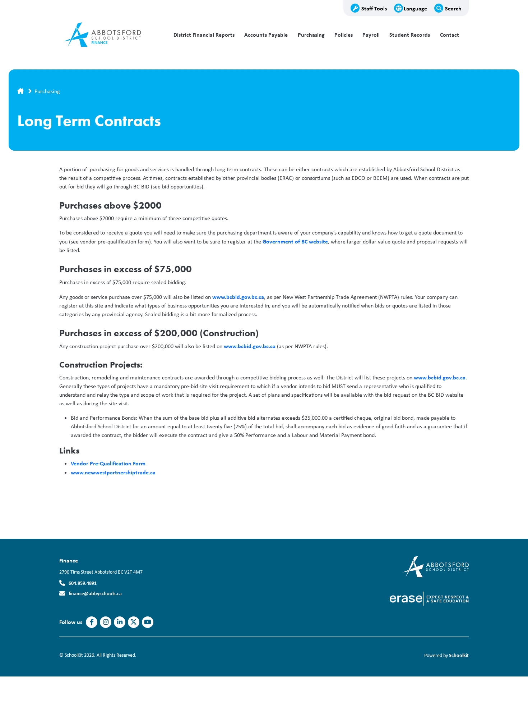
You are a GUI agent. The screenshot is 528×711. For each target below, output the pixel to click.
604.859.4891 (83, 582)
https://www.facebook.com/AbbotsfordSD (92, 622)
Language (415, 8)
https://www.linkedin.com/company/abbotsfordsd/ (119, 622)
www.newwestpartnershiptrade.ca (113, 472)
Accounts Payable (266, 34)
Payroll (371, 34)
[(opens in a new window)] (435, 566)
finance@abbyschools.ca (95, 593)
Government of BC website (295, 241)
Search (453, 8)
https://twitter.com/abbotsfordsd (133, 622)
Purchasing (311, 34)
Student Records (409, 34)
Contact (449, 34)
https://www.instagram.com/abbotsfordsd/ (105, 622)
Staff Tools (374, 8)
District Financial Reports (204, 34)
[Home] (107, 35)
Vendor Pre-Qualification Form (109, 463)
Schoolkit (459, 655)
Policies (343, 34)
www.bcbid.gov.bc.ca (238, 297)
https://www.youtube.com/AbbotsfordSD (147, 622)
